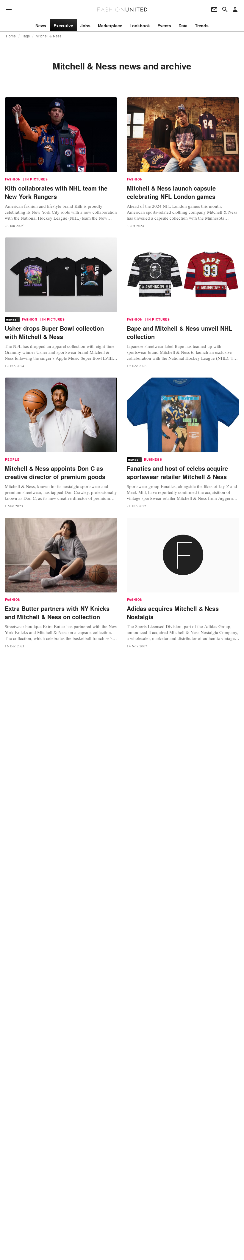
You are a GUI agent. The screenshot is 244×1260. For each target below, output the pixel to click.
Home (11, 36)
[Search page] (225, 9)
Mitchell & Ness (48, 36)
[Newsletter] (214, 9)
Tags (26, 36)
